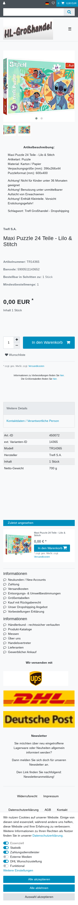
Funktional (17, 866)
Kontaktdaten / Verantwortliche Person (32, 421)
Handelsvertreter (19, 643)
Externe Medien (21, 856)
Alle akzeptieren (39, 879)
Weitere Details (16, 408)
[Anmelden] (5, 3)
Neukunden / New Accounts (27, 579)
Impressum (51, 796)
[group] (19, 544)
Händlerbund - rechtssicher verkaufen (34, 624)
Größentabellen (18, 598)
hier (62, 375)
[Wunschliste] (53, 3)
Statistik (15, 847)
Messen (13, 634)
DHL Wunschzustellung (26, 861)
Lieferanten (16, 647)
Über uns (14, 638)
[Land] (47, 3)
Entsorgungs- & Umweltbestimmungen (34, 593)
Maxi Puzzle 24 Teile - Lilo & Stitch (49, 534)
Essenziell (17, 843)
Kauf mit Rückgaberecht (24, 602)
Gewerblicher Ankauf (22, 652)
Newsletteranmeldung (39, 776)
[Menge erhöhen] (17, 340)
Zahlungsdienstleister (24, 852)
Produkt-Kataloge (20, 629)
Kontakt (62, 809)
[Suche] (69, 12)
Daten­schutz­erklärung (23, 809)
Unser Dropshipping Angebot (27, 607)
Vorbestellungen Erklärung (26, 611)
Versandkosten (36, 366)
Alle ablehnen (39, 888)
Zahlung (13, 584)
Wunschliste (16, 355)
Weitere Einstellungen (18, 870)
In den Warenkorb (47, 342)
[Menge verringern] (17, 346)
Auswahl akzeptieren (39, 897)
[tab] (39, 408)
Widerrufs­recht (27, 796)
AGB (48, 809)
